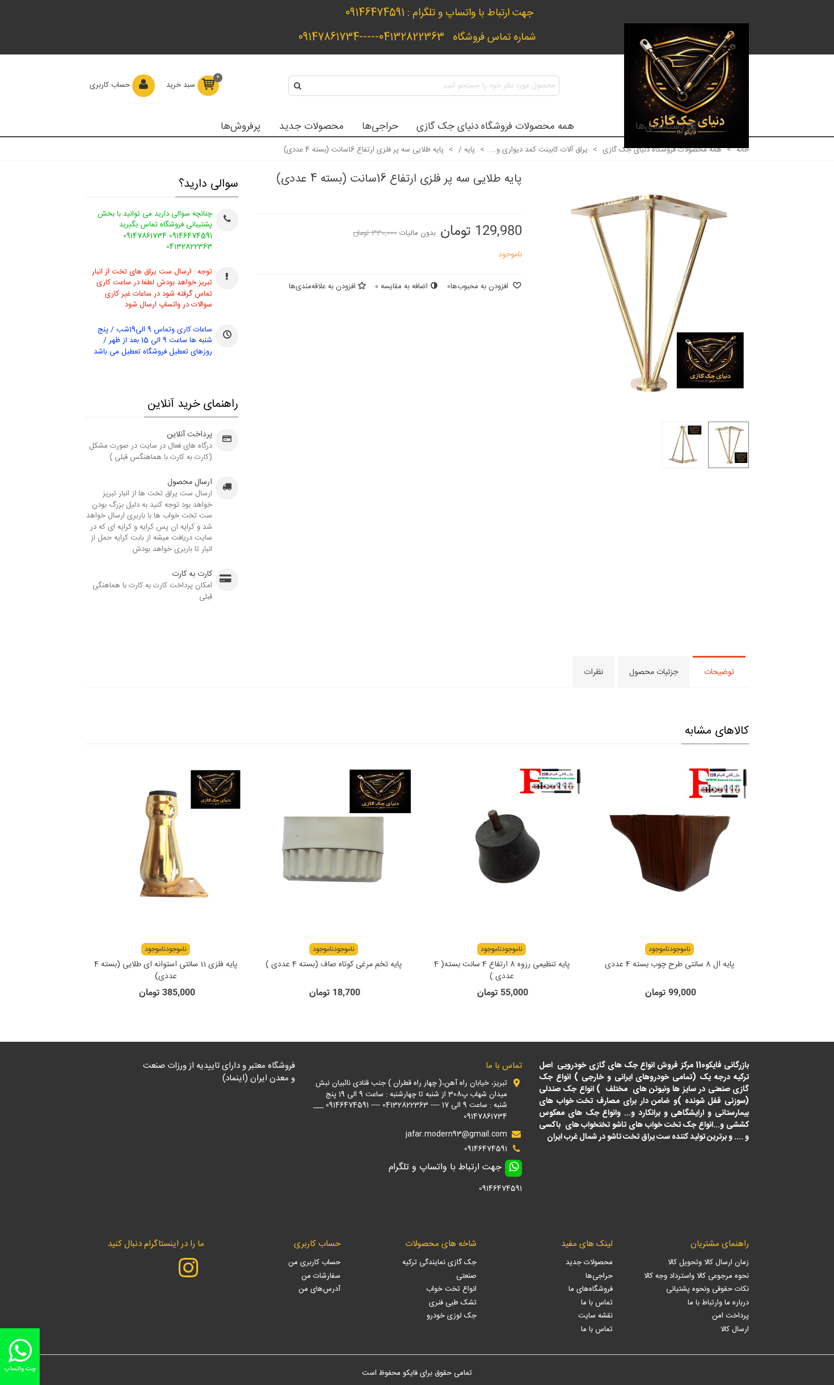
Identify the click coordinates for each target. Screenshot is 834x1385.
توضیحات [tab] (719, 672)
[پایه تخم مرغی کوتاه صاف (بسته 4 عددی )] (333, 846)
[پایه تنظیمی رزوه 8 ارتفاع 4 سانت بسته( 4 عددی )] (501, 846)
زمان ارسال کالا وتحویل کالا (708, 1262)
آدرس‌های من (319, 1289)
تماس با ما (597, 1302)
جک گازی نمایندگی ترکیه (439, 1262)
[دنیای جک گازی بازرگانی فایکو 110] (686, 85)
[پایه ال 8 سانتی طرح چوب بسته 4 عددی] (669, 846)
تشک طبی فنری (453, 1302)
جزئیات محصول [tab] (653, 672)
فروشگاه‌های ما (590, 1289)
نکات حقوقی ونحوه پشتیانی (707, 1289)
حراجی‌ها (380, 127)
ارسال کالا (735, 1329)
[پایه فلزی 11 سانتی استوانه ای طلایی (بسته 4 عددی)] (165, 846)
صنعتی (466, 1276)
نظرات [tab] (593, 672)
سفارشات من (320, 1276)
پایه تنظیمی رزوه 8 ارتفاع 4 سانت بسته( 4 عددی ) (502, 971)
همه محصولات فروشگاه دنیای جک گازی (495, 127)
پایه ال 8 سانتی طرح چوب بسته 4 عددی (669, 965)
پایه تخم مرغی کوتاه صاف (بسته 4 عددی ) (334, 965)
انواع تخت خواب (451, 1289)
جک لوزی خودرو (452, 1316)
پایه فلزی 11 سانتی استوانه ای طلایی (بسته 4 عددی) (165, 971)
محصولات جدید (311, 127)
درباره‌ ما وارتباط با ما (718, 1302)
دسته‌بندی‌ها (659, 127)
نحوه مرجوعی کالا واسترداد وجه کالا (696, 1276)
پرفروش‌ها (241, 127)
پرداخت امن (730, 1316)
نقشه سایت (595, 1316)
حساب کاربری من (314, 1262)
